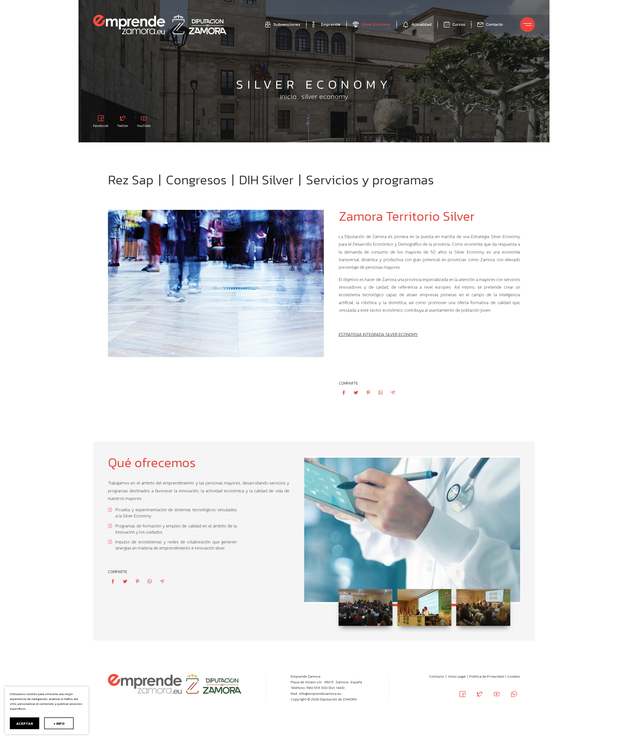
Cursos (458, 24)
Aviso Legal (457, 676)
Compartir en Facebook (344, 392)
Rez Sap (131, 180)
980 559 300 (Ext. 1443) (325, 687)
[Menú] (527, 24)
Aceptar (24, 723)
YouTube (144, 125)
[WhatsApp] (514, 694)
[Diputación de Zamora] (199, 24)
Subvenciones (287, 24)
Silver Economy (376, 24)
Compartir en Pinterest (368, 392)
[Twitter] (479, 694)
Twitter (122, 125)
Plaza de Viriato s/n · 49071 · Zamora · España (326, 682)
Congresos (196, 180)
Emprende (330, 24)
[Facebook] (462, 694)
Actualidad (421, 24)
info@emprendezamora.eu (320, 693)
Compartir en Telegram (393, 392)
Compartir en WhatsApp (380, 392)
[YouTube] (497, 694)
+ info (59, 723)
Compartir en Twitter (356, 392)
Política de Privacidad (486, 676)
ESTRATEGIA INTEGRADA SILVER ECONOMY (378, 334)
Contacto (494, 24)
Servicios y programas (370, 180)
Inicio (288, 96)
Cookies (513, 676)
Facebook (100, 125)
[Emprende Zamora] (129, 24)
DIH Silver (266, 180)
